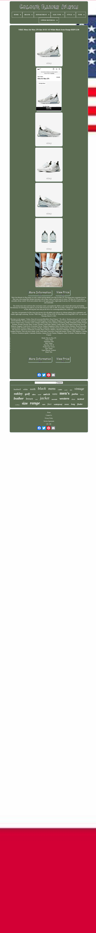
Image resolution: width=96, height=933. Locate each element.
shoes (73, 399)
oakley (18, 393)
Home (49, 412)
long (73, 404)
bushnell (17, 389)
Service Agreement (49, 421)
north (32, 389)
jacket (44, 398)
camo (60, 390)
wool (39, 394)
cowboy (17, 404)
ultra (34, 394)
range (35, 403)
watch (46, 394)
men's (64, 393)
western (64, 398)
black (42, 388)
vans (54, 393)
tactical (80, 399)
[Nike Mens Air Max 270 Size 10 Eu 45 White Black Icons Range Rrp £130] (49, 49)
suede (65, 390)
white (25, 389)
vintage (79, 388)
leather (19, 398)
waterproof (58, 404)
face (50, 404)
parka (75, 393)
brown (29, 398)
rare (43, 404)
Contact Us (49, 415)
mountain (54, 399)
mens (51, 388)
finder (80, 404)
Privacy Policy (49, 418)
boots (82, 394)
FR (50, 424)
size (25, 403)
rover (67, 404)
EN (47, 424)
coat (36, 399)
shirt (71, 390)
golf (27, 393)
